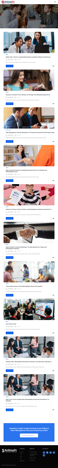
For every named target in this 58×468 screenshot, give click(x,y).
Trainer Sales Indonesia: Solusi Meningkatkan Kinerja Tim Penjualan (24, 286)
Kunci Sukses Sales (11, 324)
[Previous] (6, 414)
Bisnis (7, 92)
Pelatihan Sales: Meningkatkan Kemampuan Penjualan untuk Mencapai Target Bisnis (28, 361)
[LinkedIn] (50, 452)
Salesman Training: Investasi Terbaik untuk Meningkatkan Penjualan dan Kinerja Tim (28, 209)
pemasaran (8, 129)
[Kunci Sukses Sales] (29, 309)
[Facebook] (44, 452)
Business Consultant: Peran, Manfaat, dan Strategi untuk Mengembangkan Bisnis (28, 94)
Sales (7, 54)
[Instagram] (54, 452)
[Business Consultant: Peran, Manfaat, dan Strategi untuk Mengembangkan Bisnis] (29, 80)
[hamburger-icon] (55, 2)
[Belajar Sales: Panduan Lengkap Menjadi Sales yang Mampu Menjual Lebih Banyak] (29, 42)
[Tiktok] (44, 455)
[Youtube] (47, 452)
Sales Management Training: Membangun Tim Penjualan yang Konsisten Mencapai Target (30, 132)
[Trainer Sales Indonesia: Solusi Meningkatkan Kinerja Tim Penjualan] (29, 271)
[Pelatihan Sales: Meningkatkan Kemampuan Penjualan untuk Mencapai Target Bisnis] (29, 347)
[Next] (52, 414)
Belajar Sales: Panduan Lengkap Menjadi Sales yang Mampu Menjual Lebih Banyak (28, 57)
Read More (9, 66)
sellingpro (10, 59)
